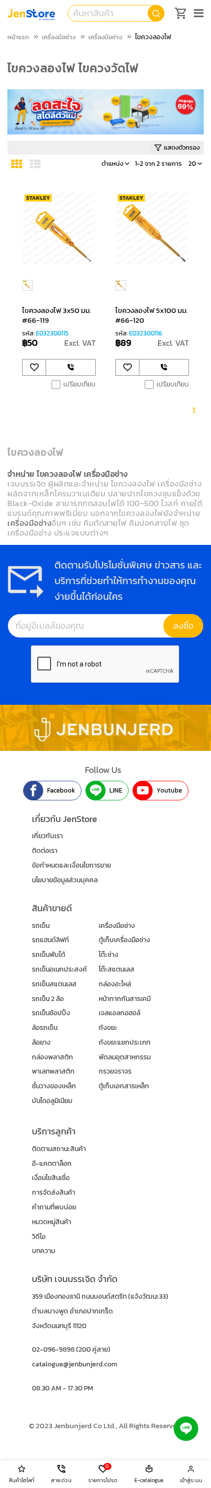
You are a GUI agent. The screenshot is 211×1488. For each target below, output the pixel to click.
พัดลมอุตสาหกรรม (125, 1057)
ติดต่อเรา (44, 851)
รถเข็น (41, 926)
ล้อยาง (41, 1042)
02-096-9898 (53, 1349)
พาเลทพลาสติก (53, 1071)
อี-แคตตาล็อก (52, 1163)
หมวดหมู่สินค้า (51, 1222)
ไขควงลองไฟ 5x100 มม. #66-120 (151, 315)
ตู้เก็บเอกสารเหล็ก (124, 1086)
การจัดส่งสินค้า (53, 1192)
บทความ (43, 1251)
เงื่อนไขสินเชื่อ (51, 1178)
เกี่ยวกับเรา (47, 836)
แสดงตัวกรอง (182, 147)
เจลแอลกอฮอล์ (119, 1013)
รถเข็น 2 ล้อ (48, 999)
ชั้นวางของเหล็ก (54, 1086)
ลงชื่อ (183, 625)
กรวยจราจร (115, 1071)
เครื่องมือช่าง (59, 37)
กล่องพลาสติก (52, 1057)
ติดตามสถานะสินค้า (59, 1149)
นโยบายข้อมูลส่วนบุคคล (65, 880)
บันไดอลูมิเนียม (52, 1101)
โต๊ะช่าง (108, 954)
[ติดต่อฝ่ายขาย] (71, 367)
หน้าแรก (18, 37)
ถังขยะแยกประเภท (124, 1042)
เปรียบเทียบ (79, 384)
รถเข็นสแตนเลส (54, 984)
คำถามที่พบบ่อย (54, 1207)
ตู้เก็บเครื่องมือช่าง (124, 940)
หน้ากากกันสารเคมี (125, 999)
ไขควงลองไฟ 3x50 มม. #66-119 (56, 315)
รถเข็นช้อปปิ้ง (51, 1013)
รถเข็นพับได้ (48, 954)
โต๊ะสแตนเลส (116, 969)
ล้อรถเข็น (44, 1028)
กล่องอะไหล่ (115, 984)
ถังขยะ (108, 1028)
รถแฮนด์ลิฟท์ (50, 940)
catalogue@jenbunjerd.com (74, 1364)
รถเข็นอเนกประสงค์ (59, 969)
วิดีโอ (39, 1236)
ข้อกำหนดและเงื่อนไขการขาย (71, 865)
